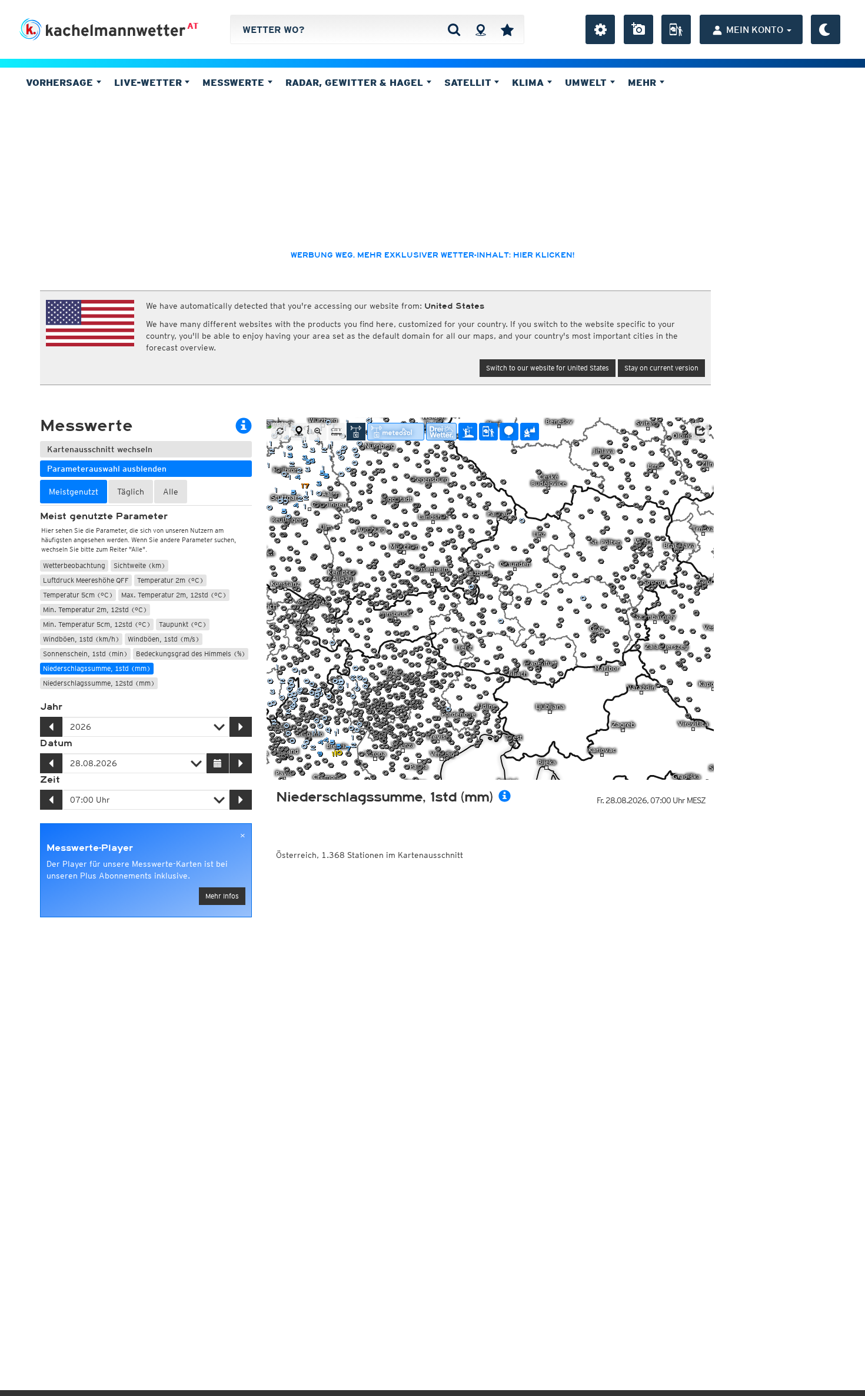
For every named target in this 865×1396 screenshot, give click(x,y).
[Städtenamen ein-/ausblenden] (336, 431)
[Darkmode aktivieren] (825, 29)
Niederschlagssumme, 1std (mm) (97, 668)
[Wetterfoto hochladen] (638, 29)
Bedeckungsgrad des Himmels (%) (190, 653)
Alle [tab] (170, 491)
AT (192, 26)
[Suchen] (454, 29)
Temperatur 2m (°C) (170, 580)
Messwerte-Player (89, 848)
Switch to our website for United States (547, 367)
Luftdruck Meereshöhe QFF (86, 580)
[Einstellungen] (600, 29)
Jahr (51, 707)
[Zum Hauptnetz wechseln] (356, 431)
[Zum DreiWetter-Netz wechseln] (441, 431)
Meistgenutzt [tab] (73, 491)
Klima (529, 82)
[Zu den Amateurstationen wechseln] (467, 431)
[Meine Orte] (507, 29)
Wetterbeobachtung (74, 565)
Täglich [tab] (130, 491)
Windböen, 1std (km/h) (81, 638)
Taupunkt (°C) (183, 624)
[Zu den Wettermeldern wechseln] (488, 431)
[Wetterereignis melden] (676, 29)
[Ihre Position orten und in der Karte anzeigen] (299, 431)
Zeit (50, 779)
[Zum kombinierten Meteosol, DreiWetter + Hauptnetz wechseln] (395, 431)
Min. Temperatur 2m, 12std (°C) (95, 609)
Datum (56, 743)
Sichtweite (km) (139, 565)
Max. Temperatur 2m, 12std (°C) (174, 594)
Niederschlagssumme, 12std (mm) (99, 683)
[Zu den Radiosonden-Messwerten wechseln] (509, 431)
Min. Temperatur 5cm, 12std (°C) (97, 624)
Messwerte (234, 82)
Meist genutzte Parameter (104, 516)
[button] (700, 431)
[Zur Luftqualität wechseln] (529, 431)
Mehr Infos (222, 895)
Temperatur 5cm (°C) (78, 594)
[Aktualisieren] (280, 431)
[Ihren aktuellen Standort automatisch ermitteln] (480, 29)
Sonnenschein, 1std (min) (85, 653)
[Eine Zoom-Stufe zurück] (318, 431)
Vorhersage (61, 82)
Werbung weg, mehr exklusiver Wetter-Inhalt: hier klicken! (432, 255)
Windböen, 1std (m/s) (163, 638)
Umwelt (587, 82)
